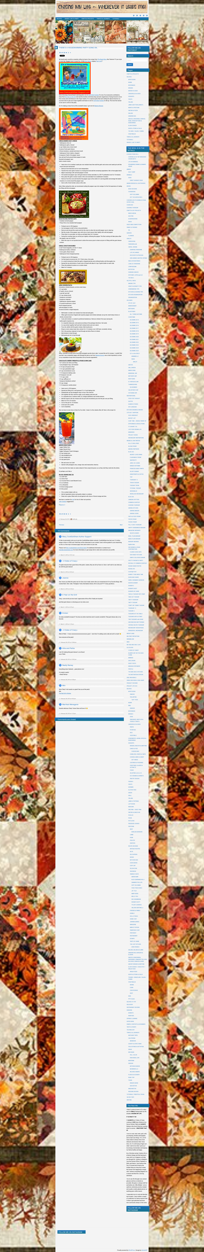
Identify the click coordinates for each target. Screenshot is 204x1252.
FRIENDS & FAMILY (135, 910)
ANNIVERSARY (132, 306)
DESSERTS (131, 96)
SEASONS (129, 1010)
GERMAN (130, 787)
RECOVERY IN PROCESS (136, 255)
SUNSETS (130, 1013)
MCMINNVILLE (134, 1069)
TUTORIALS (116, 18)
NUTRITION (131, 269)
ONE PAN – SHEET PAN (134, 809)
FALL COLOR (133, 1055)
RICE (131, 732)
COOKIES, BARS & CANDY (137, 757)
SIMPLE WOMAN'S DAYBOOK (136, 580)
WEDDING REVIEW (133, 1091)
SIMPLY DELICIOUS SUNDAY (137, 557)
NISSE (133, 359)
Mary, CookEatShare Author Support (76, 537)
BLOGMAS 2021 (134, 339)
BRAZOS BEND (134, 1083)
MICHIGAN (131, 1052)
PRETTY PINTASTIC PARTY (135, 560)
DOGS (129, 177)
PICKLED (130, 815)
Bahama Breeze (98, 106)
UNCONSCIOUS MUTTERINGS (136, 622)
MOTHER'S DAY (132, 376)
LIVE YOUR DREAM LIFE (134, 429)
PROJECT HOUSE (133, 435)
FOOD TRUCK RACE (136, 888)
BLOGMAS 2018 (134, 331)
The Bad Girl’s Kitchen (65, 693)
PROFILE (130, 669)
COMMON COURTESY (134, 502)
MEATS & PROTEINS (133, 107)
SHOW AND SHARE (133, 577)
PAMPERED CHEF (135, 930)
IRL (129, 230)
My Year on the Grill (70, 97)
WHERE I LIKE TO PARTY (72, 18)
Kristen (65, 613)
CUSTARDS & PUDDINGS (136, 762)
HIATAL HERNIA (132, 247)
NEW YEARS (131, 379)
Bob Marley (88, 61)
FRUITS (130, 99)
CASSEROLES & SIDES (134, 93)
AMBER (129, 169)
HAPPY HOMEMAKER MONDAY (136, 527)
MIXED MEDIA (132, 213)
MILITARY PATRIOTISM (133, 636)
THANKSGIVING (132, 384)
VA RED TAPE (130, 1097)
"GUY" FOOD (134, 699)
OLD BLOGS (130, 647)
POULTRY (132, 840)
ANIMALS (129, 175)
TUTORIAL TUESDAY (135, 488)
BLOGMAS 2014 (134, 320)
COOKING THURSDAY (132, 207)
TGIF (131, 477)
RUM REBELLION (134, 1057)
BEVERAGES (131, 85)
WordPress (132, 1250)
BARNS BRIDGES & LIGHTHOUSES (136, 183)
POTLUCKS (131, 820)
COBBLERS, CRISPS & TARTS (138, 754)
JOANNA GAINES (134, 921)
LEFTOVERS (131, 804)
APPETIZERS (131, 79)
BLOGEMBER (133, 387)
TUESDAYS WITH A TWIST (135, 616)
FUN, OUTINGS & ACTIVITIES (136, 1046)
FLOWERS (131, 235)
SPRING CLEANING (132, 1018)
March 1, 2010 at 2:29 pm (67, 607)
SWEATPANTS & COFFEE (137, 474)
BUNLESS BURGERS (136, 832)
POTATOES (133, 730)
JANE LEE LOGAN (135, 463)
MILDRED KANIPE (135, 1071)
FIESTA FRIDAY (132, 519)
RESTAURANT (133, 936)
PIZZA (130, 818)
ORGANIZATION (132, 297)
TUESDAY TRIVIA (134, 485)
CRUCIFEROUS (134, 990)
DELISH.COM (133, 868)
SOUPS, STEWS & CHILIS (135, 128)
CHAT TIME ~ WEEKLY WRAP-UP (137, 421)
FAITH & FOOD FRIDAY (134, 516)
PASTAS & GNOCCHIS (134, 812)
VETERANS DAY (132, 393)
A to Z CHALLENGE (133, 443)
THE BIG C (131, 278)
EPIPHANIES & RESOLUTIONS (136, 423)
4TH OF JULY (131, 303)
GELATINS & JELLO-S (136, 773)
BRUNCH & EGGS (133, 90)
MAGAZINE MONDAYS (134, 530)
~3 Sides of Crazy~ (70, 561)
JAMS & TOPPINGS (133, 801)
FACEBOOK (133, 871)
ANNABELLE (134, 356)
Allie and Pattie (68, 648)
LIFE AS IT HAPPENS (132, 412)
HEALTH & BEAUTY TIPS (135, 286)
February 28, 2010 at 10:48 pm (68, 642)
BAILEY (135, 361)
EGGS (131, 716)
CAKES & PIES (134, 748)
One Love (99, 61)
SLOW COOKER (132, 125)
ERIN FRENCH (135, 947)
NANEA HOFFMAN (135, 466)
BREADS (130, 88)
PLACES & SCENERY (134, 1074)
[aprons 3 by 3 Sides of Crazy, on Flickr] (62, 508)
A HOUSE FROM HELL (133, 154)
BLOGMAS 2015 (134, 322)
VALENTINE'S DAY (133, 390)
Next (121, 525)
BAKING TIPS (132, 283)
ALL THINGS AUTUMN (136, 314)
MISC (128, 642)
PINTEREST (133, 933)
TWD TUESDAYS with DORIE (135, 619)
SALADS (130, 113)
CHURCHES (130, 205)
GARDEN (129, 233)
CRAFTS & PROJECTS (87, 18)
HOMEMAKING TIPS (133, 289)
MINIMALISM (130, 639)
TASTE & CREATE (131, 1027)
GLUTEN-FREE (132, 790)
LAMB (131, 834)
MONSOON (133, 1041)
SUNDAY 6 (131, 585)
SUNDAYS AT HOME (133, 591)
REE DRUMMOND (136, 899)
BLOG (131, 851)
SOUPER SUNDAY (133, 583)
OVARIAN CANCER (133, 272)
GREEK (130, 792)
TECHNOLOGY (131, 1030)
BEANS (132, 984)
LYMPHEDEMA (132, 266)
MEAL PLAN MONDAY (134, 536)
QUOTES (130, 401)
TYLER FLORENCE (136, 905)
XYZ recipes (131, 999)
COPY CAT (133, 865)
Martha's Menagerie (70, 704)
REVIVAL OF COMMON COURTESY (137, 563)
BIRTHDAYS (131, 308)
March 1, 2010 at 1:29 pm (67, 624)
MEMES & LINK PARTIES (133, 440)
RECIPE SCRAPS (134, 533)
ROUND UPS (131, 569)
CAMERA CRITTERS (133, 499)
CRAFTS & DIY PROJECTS (134, 210)
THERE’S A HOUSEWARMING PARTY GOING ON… (78, 48)
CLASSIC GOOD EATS (135, 552)
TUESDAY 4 (131, 611)
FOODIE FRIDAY (132, 522)
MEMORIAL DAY (132, 373)
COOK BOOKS (133, 863)
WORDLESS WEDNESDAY (137, 494)
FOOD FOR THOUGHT (134, 398)
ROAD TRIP (131, 1077)
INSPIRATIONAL (131, 395)
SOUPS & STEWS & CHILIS (135, 974)
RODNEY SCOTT (135, 902)
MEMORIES (131, 432)
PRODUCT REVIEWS (132, 683)
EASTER (130, 365)
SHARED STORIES (133, 404)
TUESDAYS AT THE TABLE (135, 613)
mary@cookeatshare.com (66, 550)
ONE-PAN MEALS (131, 677)
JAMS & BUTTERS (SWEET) (135, 105)
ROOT (131, 993)
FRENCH (130, 781)
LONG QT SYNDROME (134, 263)
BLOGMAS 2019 (134, 334)
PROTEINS (131, 826)
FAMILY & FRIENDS (132, 227)
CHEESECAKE (135, 751)
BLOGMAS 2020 (134, 336)
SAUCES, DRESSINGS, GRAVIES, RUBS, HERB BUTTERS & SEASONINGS (136, 120)
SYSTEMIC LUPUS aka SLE (135, 275)
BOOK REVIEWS (132, 189)
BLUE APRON (133, 854)
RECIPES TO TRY (131, 1001)
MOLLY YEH (134, 896)
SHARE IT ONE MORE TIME (135, 574)
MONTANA (131, 1060)
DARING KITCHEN (133, 508)
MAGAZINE (133, 924)
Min (63, 685)
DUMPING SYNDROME (136, 249)
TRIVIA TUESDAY (134, 482)
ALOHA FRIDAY (132, 446)
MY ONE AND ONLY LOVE (134, 644)
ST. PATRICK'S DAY (133, 381)
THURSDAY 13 (134, 479)
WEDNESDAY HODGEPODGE (136, 628)
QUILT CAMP (131, 172)
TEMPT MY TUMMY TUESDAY (136, 605)
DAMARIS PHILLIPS (136, 882)
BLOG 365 (131, 452)
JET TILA (133, 891)
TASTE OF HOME (134, 941)
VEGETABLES (132, 134)
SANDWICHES (132, 116)
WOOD (130, 221)
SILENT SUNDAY (134, 471)
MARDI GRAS (131, 370)
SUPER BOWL (130, 1021)
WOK (129, 996)
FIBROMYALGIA (132, 244)
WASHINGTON (132, 1088)
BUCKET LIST (132, 418)
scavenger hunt (132, 571)
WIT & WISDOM (132, 407)
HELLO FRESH (134, 916)
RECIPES (59, 18)
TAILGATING (133, 697)
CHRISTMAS (131, 317)
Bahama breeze (100, 355)
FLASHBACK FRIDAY (135, 457)
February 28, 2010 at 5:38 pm (68, 679)
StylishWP (144, 1250)
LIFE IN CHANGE (134, 252)
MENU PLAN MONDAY (134, 539)
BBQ (129, 705)
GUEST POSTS (132, 663)
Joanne (65, 578)
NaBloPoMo (131, 544)
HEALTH (129, 238)
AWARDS (130, 657)
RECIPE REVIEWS (133, 846)
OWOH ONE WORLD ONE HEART (135, 680)
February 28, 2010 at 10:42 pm (68, 659)
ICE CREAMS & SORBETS (137, 776)
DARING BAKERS (134, 510)
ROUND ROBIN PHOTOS (134, 566)
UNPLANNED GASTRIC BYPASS (138, 258)
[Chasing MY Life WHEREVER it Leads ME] (102, 7)
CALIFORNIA (131, 1038)
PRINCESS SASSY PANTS (137, 468)
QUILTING (130, 216)
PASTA (132, 727)
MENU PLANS (130, 633)
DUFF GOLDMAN (134, 194)
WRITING (129, 1100)
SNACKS (132, 694)
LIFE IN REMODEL (133, 161)
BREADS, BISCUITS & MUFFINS (138, 745)
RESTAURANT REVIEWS (133, 1007)
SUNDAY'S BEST (132, 588)
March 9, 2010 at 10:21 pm (67, 555)
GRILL (130, 795)
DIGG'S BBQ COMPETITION (134, 224)
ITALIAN (130, 102)
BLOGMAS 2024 (134, 348)
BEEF (131, 829)
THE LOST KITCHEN (135, 944)
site (73, 499)
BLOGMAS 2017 (134, 328)
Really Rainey (67, 665)
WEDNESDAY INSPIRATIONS (136, 438)
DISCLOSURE (131, 660)
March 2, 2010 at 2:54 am (67, 589)
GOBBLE (132, 913)
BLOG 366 (131, 496)
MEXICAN (131, 806)
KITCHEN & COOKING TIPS (135, 292)
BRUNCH (130, 714)
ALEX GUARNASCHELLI (137, 879)
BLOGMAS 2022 (134, 342)
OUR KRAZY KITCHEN (136, 554)
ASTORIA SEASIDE (135, 1066)
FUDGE (132, 770)
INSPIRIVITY (133, 460)
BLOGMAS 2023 (134, 345)
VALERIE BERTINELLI (137, 907)
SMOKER (132, 708)
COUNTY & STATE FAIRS (134, 1043)
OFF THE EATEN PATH (136, 197)
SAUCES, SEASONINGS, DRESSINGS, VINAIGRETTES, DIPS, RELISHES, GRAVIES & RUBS (137, 959)
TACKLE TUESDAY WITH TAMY (136, 594)
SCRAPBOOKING (132, 219)
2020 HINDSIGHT (133, 415)
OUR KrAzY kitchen (93, 95)
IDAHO (130, 1049)
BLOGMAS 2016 (134, 325)
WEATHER (131, 1015)
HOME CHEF (133, 919)
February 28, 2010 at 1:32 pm (68, 713)
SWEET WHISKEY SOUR (136, 180)
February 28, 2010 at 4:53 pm (68, 698)
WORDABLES (133, 491)
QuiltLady (74, 519)
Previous (61, 525)
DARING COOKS (134, 513)
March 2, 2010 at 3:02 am (67, 572)
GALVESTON (133, 1086)
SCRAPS (132, 938)
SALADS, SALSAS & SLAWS (135, 950)
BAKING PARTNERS (133, 449)
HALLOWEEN (132, 367)
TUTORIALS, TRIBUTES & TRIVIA (135, 1094)
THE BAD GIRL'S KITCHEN (135, 672)
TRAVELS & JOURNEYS (103, 18)
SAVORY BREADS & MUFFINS (136, 964)
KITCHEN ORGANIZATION (135, 294)
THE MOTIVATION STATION (135, 674)
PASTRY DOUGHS (134, 778)
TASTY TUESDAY (132, 602)
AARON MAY (134, 876)
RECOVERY (130, 1004)
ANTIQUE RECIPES (135, 848)
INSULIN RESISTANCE (134, 261)
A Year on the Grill (69, 595)
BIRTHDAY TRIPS (133, 1035)
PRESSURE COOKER (133, 823)
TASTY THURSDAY (133, 599)
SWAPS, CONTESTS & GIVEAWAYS (136, 1024)
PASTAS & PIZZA (133, 110)
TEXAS (130, 1080)
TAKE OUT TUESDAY (133, 597)
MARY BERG (134, 893)
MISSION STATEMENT (134, 666)
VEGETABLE (133, 735)
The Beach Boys (102, 59)
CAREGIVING (131, 241)
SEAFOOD (132, 843)
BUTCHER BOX (134, 860)
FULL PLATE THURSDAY (135, 524)
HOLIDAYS (129, 300)
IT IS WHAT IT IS (132, 426)
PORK (131, 837)
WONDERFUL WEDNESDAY (135, 630)
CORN (131, 987)
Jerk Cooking (62, 501)
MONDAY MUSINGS (133, 541)
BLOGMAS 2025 (134, 350)
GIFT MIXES (134, 759)
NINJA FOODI (133, 971)
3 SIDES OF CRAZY (133, 650)
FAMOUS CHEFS (134, 874)
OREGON (130, 1063)
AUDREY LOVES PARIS (136, 454)
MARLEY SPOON (134, 927)
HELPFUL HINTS (131, 280)
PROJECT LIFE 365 (132, 686)
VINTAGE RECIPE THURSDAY (136, 625)
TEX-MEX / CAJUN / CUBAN (136, 131)
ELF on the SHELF (135, 353)
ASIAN (130, 82)
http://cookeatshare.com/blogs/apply (76, 548)
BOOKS (129, 186)
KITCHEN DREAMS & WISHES (135, 410)
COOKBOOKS (131, 191)
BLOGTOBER (131, 311)
